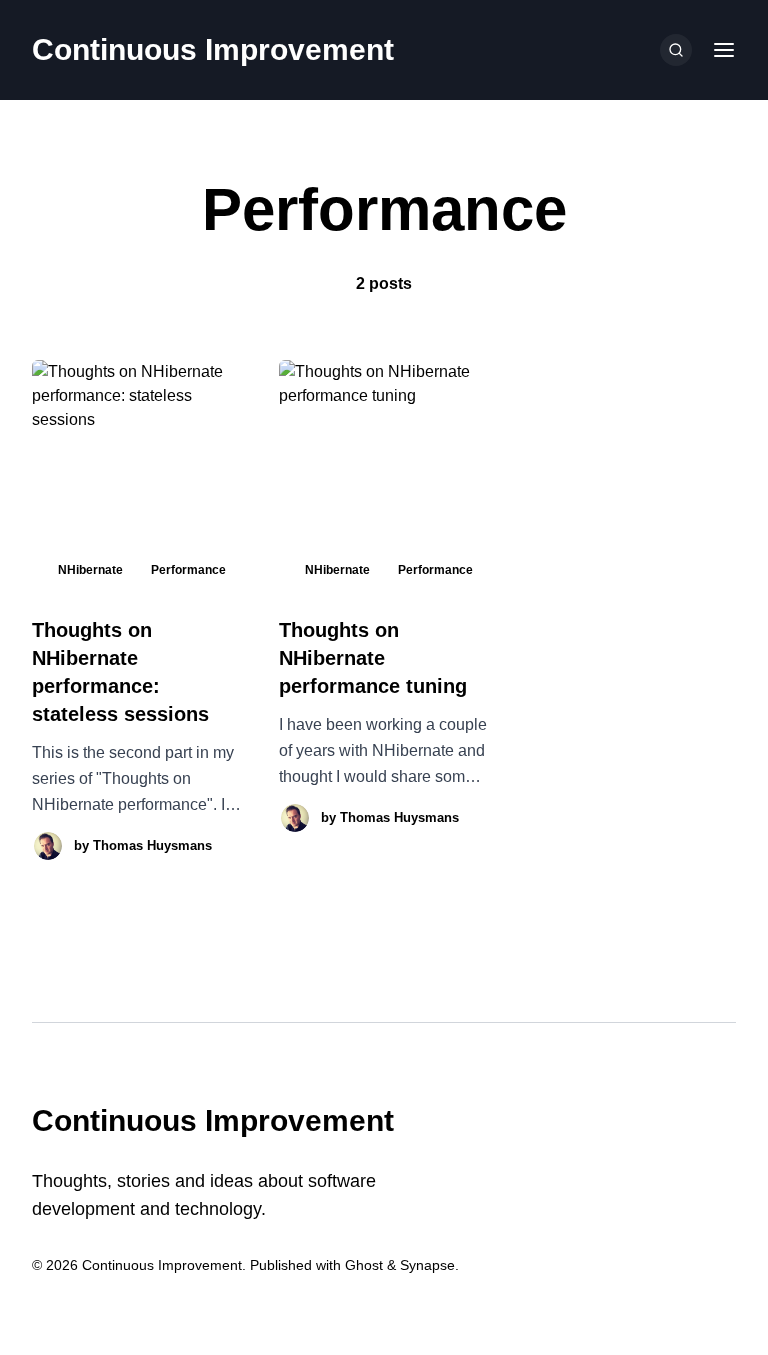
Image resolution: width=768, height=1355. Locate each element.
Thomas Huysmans (152, 845)
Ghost (364, 1265)
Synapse (427, 1265)
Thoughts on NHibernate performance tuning (373, 658)
